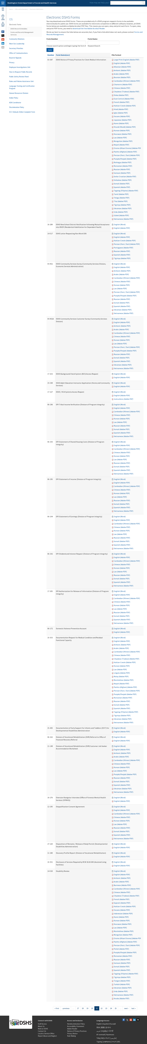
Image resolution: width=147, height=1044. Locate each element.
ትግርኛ (114, 1042)
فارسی (113, 1038)
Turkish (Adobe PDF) (122, 984)
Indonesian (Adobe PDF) (123, 913)
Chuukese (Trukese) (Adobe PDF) (126, 91)
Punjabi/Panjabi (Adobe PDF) (125, 159)
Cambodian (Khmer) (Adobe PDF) (127, 81)
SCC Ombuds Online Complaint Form (22, 112)
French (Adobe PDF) (121, 102)
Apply (50, 50)
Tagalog (99, 1042)
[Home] (3, 3)
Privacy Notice (72, 1033)
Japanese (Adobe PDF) (122, 120)
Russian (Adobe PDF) (122, 169)
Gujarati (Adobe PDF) (122, 903)
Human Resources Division (18, 93)
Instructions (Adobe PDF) (123, 399)
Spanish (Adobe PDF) (122, 187)
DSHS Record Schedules (19, 29)
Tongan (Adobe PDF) (122, 981)
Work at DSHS (43, 1029)
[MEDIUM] (3, 47)
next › (126, 1008)
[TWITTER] (3, 36)
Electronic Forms (15, 24)
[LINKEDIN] (3, 43)
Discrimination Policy (16, 107)
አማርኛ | (107, 1038)
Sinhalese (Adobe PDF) (122, 180)
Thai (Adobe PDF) (120, 201)
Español (105, 1024)
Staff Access (42, 1024)
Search (143, 3)
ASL (118, 1042)
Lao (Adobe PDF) (120, 137)
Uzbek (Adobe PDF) (121, 215)
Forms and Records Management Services (22, 33)
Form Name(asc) (63, 55)
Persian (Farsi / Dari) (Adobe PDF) (127, 155)
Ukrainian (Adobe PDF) (122, 208)
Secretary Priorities (16, 48)
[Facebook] (123, 1020)
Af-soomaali (100, 1034)
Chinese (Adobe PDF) (122, 88)
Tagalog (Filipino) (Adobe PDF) (126, 190)
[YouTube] (130, 1020)
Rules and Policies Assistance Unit (21, 81)
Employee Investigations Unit (19, 67)
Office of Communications (18, 53)
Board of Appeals (15, 58)
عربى (98, 1031)
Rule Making (71, 1036)
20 (92, 1008)
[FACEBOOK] (3, 32)
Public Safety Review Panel (19, 77)
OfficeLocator (3, 19)
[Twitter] (127, 1020)
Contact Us (42, 1031)
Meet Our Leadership (16, 44)
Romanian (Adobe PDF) (123, 166)
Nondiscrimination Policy (76, 1024)
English (99, 1024)
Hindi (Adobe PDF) (121, 109)
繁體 (103, 1027)
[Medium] (138, 1020)
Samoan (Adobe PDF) (122, 173)
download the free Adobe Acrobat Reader (89, 28)
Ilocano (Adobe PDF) (122, 116)
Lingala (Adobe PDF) (122, 673)
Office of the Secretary (21, 9)
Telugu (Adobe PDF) (121, 198)
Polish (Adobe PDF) (121, 949)
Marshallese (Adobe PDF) (123, 680)
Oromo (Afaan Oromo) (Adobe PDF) (128, 148)
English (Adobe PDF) (122, 63)
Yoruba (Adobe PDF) (121, 998)
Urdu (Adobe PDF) (121, 212)
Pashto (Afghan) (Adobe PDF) (125, 152)
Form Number (52, 39)
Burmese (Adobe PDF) (122, 885)
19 (87, 1008)
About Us (41, 1026)
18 (83, 1008)
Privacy (11, 62)
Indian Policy (13, 98)
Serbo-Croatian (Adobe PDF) (125, 176)
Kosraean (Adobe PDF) (122, 134)
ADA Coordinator (15, 102)
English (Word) (120, 224)
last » (133, 1008)
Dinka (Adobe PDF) (121, 95)
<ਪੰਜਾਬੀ (110, 1031)
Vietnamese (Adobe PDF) (123, 219)
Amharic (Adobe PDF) (122, 70)
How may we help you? (99, 2)
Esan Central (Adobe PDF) (124, 99)
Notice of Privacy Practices (77, 1031)
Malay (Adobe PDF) (121, 676)
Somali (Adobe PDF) (121, 183)
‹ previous (65, 1008)
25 (116, 1008)
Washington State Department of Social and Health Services (31, 3)
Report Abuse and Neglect (47, 1036)
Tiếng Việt (100, 1038)
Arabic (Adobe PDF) (121, 74)
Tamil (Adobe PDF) (121, 194)
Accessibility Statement (75, 1026)
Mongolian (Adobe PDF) (123, 141)
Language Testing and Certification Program (22, 87)
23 (106, 1008)
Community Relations (16, 39)
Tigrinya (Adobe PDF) (122, 205)
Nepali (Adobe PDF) (121, 145)
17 (78, 1008)
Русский (113, 1024)
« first (57, 1008)
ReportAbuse (2, 26)
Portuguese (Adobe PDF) (123, 247)
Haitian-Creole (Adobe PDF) (125, 106)
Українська (110, 1034)
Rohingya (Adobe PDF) (122, 162)
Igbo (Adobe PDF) (121, 113)
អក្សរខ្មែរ (104, 1031)
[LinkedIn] (134, 1020)
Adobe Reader (72, 1029)
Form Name (92, 39)
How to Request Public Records (20, 72)
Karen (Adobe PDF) (121, 123)
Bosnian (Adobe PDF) (122, 77)
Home (11, 9)
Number (50, 55)
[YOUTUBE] (3, 39)
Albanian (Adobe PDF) (122, 67)
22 (101, 1008)
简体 (98, 1027)
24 (111, 1008)
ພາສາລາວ (107, 1042)
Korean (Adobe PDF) (122, 130)
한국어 (108, 1027)
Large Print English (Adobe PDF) (126, 60)
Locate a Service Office (46, 1033)
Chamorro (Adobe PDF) (123, 84)
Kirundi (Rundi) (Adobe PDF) (125, 127)
